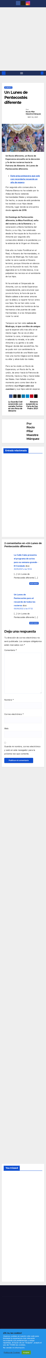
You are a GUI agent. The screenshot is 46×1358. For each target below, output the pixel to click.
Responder (34, 583)
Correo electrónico (14, 714)
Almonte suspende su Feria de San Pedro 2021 (32, 405)
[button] (38, 73)
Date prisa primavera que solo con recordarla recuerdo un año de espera (25, 179)
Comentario (10, 650)
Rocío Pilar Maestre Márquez (33, 113)
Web (6, 728)
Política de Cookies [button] (12, 1352)
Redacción (9, 474)
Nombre (9, 700)
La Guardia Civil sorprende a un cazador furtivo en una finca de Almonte (15, 406)
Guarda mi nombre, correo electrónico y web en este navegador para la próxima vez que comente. (22, 750)
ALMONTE (8, 87)
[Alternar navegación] (21, 73)
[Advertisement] (23, 46)
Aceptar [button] (26, 1352)
